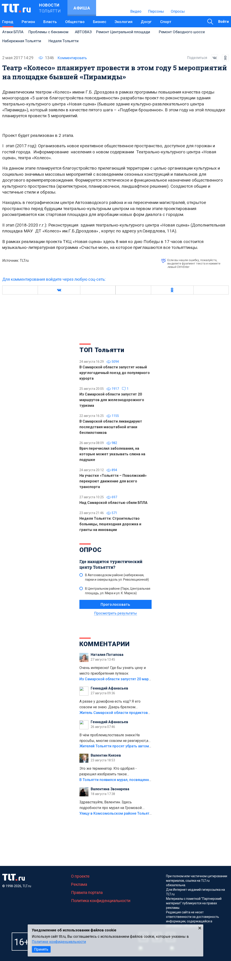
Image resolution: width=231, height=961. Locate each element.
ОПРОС (90, 550)
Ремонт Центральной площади (123, 32)
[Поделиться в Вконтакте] (212, 57)
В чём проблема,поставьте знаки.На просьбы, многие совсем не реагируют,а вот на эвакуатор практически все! (113, 738)
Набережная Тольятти (21, 41)
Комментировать (72, 58)
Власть (50, 21)
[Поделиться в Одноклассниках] (223, 57)
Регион (28, 21)
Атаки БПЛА (12, 32)
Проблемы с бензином (48, 32)
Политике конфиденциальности (59, 942)
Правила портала (87, 892)
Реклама (79, 884)
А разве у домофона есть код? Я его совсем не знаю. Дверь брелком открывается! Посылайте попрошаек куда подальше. (115, 704)
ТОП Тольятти (101, 350)
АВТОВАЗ (83, 32)
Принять (41, 949)
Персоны (156, 11)
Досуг (146, 21)
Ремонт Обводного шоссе (182, 32)
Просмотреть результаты (115, 613)
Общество (75, 21)
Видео (135, 11)
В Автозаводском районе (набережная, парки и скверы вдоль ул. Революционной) (117, 577)
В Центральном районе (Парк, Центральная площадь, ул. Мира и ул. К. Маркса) (117, 591)
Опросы (178, 11)
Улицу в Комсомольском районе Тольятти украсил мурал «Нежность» (140, 813)
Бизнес (99, 21)
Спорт (165, 21)
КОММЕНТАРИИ (104, 644)
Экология (123, 21)
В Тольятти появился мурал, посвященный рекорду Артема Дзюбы (137, 780)
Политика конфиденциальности (100, 900)
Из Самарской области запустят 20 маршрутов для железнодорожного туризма (150, 679)
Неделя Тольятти (64, 41)
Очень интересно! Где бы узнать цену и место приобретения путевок (112, 671)
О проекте (80, 876)
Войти (223, 21)
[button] (59, 290)
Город (7, 21)
